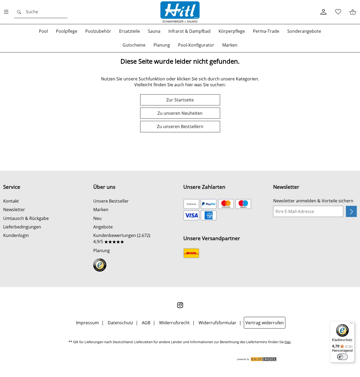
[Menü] (351, 324)
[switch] (342, 357)
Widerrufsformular (217, 323)
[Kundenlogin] (323, 12)
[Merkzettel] (338, 12)
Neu (97, 218)
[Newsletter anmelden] (351, 211)
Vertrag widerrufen (264, 323)
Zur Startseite (180, 100)
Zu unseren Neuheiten (180, 113)
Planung (101, 250)
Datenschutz (120, 323)
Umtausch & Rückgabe (26, 218)
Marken (100, 209)
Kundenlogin (16, 235)
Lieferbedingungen (22, 227)
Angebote (103, 227)
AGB (146, 323)
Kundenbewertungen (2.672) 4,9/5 (121, 238)
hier (288, 342)
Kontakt (11, 201)
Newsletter (14, 209)
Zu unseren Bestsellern (180, 126)
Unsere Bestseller (111, 201)
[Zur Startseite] (180, 12)
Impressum (87, 323)
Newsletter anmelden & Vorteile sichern (313, 201)
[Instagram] (180, 305)
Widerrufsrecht (174, 323)
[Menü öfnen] (7, 12)
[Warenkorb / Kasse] (353, 12)
